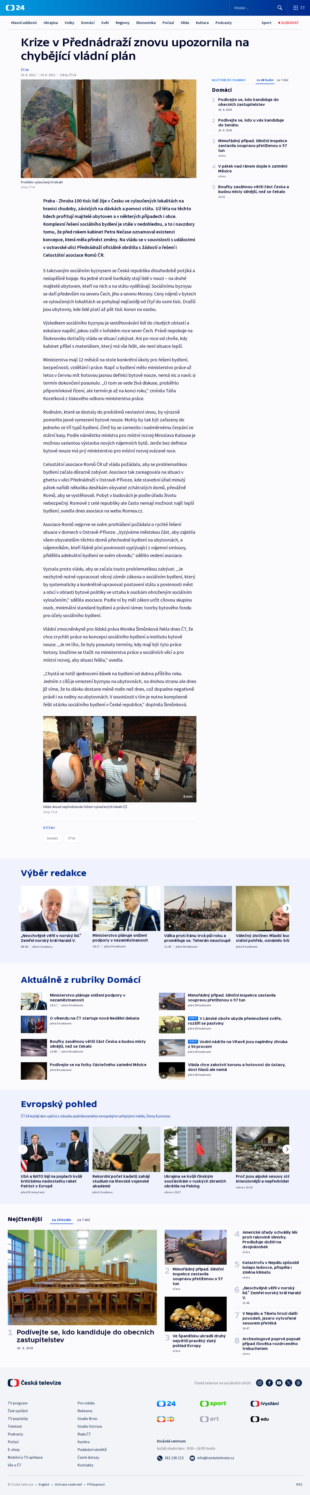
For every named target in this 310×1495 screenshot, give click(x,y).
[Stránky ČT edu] (260, 1418)
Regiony (123, 22)
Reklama (85, 1410)
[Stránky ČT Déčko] (165, 1418)
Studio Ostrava (90, 1426)
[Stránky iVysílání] (265, 1403)
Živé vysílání (18, 1410)
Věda (185, 22)
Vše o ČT (15, 1465)
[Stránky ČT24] (166, 1403)
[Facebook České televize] (269, 1383)
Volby (69, 22)
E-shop (14, 1449)
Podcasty (224, 22)
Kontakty (85, 1465)
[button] (119, 759)
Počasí (168, 22)
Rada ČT (84, 1434)
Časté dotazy (88, 1457)
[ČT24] (15, 8)
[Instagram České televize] (260, 1383)
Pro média (86, 1403)
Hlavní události (24, 22)
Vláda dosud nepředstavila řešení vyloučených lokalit (82, 807)
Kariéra (84, 1441)
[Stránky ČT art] (209, 1418)
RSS (299, 1484)
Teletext (15, 1426)
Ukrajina (51, 22)
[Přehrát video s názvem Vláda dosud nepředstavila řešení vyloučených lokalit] (120, 759)
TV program (18, 1403)
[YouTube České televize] (279, 1383)
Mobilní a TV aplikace (25, 1457)
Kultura (202, 22)
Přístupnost (96, 1484)
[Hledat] (280, 7)
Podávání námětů (92, 1449)
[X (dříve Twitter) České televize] (289, 1383)
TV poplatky (18, 1418)
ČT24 (24, 70)
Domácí (87, 22)
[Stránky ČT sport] (213, 1403)
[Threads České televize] (298, 1383)
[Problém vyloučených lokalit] (108, 128)
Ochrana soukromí (68, 1484)
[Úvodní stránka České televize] (35, 1383)
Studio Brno (87, 1418)
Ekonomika (146, 22)
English (44, 1484)
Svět (105, 22)
